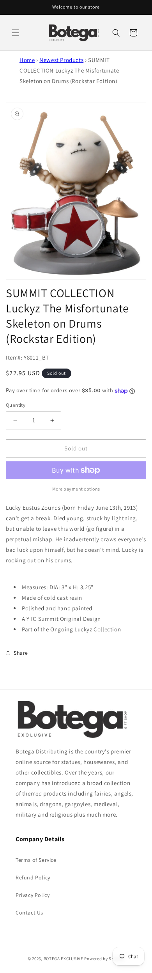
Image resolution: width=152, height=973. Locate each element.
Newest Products (61, 60)
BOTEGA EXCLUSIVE (63, 958)
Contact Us (29, 912)
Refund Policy (33, 877)
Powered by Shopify (104, 958)
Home (27, 60)
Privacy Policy (32, 895)
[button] (15, 32)
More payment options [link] (76, 489)
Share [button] (21, 652)
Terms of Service (36, 859)
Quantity (15, 405)
